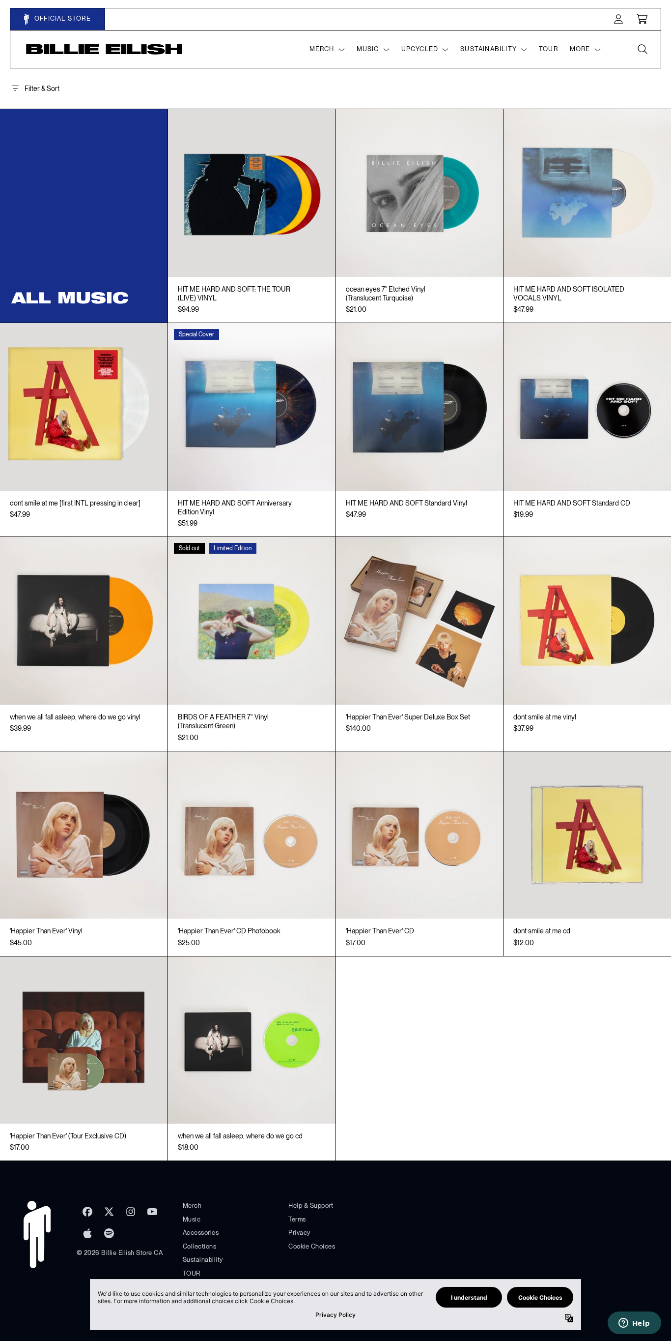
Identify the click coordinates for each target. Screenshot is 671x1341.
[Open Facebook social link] (87, 1211)
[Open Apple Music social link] (87, 1233)
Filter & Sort (42, 88)
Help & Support (310, 1205)
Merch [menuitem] (322, 49)
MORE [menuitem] (580, 49)
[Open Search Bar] (642, 49)
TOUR (191, 1273)
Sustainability (203, 1259)
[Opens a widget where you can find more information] (634, 1323)
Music (192, 1219)
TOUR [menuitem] (548, 49)
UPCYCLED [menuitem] (420, 49)
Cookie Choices (311, 1246)
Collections (200, 1246)
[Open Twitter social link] (109, 1211)
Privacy (299, 1232)
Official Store (61, 18)
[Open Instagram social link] (130, 1211)
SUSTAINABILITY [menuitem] (488, 49)
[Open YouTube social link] (152, 1211)
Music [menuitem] (368, 49)
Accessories (201, 1232)
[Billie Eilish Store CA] (104, 49)
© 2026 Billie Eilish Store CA (120, 1252)
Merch (192, 1205)
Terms (297, 1219)
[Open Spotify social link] (109, 1233)
